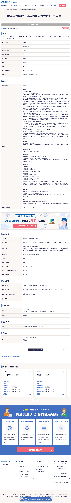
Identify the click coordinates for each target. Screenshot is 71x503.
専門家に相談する (41, 471)
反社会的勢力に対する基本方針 (44, 494)
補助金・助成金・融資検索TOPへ (12, 357)
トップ (2, 9)
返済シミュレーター (24, 476)
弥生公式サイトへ (66, 494)
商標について (53, 494)
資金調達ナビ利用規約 (26, 494)
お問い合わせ (59, 494)
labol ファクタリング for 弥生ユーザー (62, 483)
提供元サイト (35, 350)
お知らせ (4, 467)
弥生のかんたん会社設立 (60, 463)
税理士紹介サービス (59, 468)
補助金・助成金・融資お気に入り (26, 478)
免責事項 (19, 494)
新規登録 (62, 5)
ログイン (55, 5)
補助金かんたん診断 (24, 474)
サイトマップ (34, 494)
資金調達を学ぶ (23, 463)
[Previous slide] (33, 400)
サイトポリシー (4, 494)
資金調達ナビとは (7, 5)
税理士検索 (58, 471)
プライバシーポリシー (12, 494)
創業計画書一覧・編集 (42, 466)
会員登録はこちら (35, 449)
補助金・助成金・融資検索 (12, 9)
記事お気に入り (23, 466)
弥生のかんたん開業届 (60, 466)
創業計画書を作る (41, 463)
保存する (66, 29)
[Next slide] (37, 400)
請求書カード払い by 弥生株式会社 (62, 479)
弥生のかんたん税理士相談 (61, 473)
